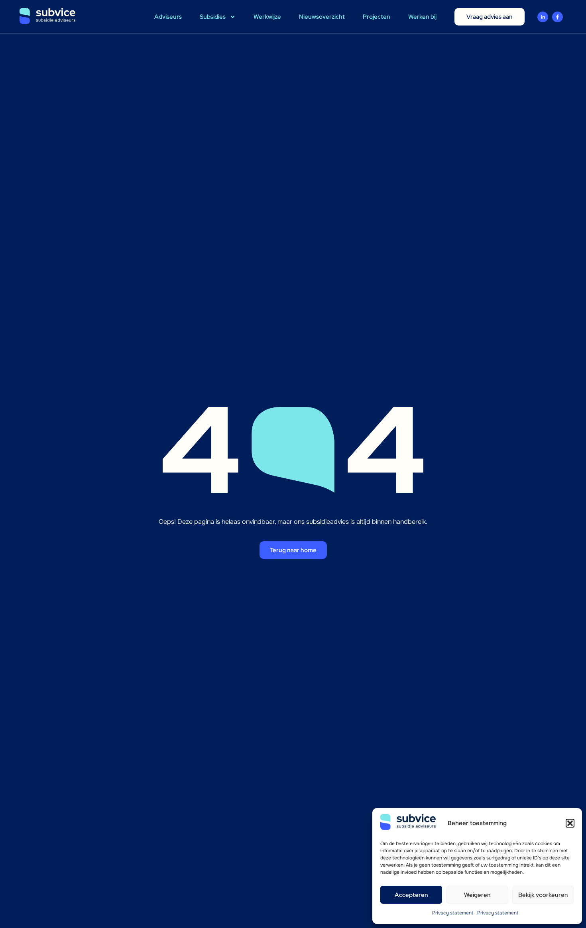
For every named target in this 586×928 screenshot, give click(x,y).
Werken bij (422, 17)
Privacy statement (452, 913)
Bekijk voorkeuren (543, 895)
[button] (570, 823)
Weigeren (477, 895)
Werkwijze (267, 17)
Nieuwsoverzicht (322, 17)
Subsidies (213, 17)
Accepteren (411, 895)
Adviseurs (168, 17)
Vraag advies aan (489, 17)
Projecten (376, 17)
